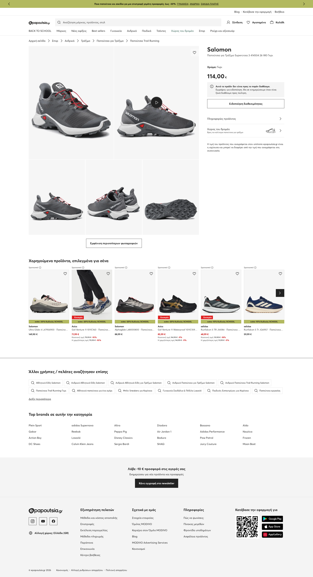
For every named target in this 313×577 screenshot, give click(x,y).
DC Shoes (34, 444)
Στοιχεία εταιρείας (156, 517)
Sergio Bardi (121, 444)
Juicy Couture (208, 444)
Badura (161, 437)
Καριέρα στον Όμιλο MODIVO (156, 530)
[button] (71, 102)
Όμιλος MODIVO (156, 524)
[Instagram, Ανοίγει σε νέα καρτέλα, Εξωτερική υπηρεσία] (33, 521)
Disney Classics (123, 437)
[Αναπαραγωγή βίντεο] (156, 102)
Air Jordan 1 (164, 431)
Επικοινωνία (101, 548)
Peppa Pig (120, 431)
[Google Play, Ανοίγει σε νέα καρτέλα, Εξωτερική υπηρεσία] (272, 519)
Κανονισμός (62, 570)
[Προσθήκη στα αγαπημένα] (195, 52)
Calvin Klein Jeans (82, 444)
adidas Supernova (82, 425)
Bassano (205, 425)
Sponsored (33, 267)
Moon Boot (249, 444)
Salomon (219, 49)
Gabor (32, 431)
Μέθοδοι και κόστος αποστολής (104, 517)
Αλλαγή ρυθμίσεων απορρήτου (87, 570)
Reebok (76, 431)
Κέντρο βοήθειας (104, 555)
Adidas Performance (212, 431)
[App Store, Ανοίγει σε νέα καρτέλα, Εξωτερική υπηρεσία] (272, 527)
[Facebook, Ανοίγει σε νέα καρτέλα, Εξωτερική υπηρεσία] (53, 521)
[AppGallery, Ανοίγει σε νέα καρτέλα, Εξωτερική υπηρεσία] (272, 534)
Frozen (247, 437)
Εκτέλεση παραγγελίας (104, 530)
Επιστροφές (101, 524)
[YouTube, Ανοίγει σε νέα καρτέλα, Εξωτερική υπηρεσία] (43, 521)
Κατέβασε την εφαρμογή (259, 12)
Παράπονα (100, 542)
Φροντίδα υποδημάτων (208, 530)
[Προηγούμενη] (9, 4)
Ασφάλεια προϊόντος (208, 536)
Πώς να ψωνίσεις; (207, 517)
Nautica (247, 431)
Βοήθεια (279, 11)
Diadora (162, 425)
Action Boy (35, 437)
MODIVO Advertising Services (156, 542)
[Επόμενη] (304, 4)
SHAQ (160, 444)
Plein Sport (35, 425)
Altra (117, 425)
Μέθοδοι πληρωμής (104, 536)
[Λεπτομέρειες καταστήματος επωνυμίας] (280, 131)
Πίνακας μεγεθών (207, 524)
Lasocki (76, 437)
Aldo (245, 425)
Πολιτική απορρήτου (116, 570)
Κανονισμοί (152, 548)
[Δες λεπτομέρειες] (280, 119)
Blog (238, 12)
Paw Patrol (206, 437)
